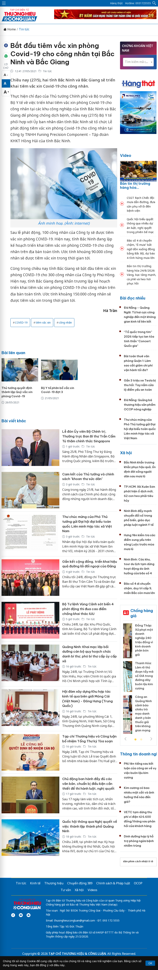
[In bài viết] (6, 56)
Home (11, 29)
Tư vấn (66, 890)
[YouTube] (21, 915)
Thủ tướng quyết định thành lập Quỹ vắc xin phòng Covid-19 (17, 392)
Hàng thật (116, 3)
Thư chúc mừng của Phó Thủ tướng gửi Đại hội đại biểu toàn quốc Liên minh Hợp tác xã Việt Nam (140, 429)
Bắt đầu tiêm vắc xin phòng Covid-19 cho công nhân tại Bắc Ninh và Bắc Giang (62, 53)
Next (151, 739)
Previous (125, 739)
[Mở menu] (4, 3)
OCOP (138, 883)
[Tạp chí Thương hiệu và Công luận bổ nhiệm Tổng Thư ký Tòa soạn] (30, 752)
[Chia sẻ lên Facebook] (6, 45)
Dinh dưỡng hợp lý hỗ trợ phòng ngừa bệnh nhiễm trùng (139, 841)
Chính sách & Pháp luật (113, 883)
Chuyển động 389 (79, 883)
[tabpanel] (138, 680)
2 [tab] (141, 740)
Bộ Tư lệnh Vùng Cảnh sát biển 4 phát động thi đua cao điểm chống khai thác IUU (88, 609)
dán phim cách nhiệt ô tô (138, 861)
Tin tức (24, 29)
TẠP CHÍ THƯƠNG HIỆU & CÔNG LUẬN (77, 954)
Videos (92, 890)
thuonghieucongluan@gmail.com (74, 920)
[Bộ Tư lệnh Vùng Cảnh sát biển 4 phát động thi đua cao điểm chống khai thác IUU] (30, 620)
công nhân (65, 322)
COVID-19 (21, 322)
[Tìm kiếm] (154, 3)
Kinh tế (35, 883)
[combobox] (138, 62)
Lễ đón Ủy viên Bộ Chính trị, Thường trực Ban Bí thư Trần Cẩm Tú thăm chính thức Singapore (88, 436)
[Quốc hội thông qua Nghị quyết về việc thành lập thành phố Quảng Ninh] (30, 837)
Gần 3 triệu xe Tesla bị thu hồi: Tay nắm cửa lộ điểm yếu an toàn (140, 385)
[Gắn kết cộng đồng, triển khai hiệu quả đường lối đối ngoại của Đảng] (30, 577)
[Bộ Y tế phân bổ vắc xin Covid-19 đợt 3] (59, 369)
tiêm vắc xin (43, 322)
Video (125, 155)
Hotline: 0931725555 (138, 3)
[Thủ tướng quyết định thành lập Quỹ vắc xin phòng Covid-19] (20, 369)
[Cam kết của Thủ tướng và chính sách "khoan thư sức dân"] (30, 490)
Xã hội (126, 452)
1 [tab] (135, 740)
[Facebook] (13, 915)
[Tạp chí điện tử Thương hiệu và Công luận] (27, 904)
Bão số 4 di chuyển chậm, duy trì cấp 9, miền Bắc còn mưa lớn (139, 588)
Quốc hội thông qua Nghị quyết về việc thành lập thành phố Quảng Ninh (89, 826)
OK (150, 963)
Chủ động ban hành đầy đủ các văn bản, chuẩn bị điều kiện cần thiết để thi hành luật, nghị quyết (88, 783)
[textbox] (138, 62)
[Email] (28, 915)
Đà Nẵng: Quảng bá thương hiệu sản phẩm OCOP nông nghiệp (139, 404)
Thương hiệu (53, 883)
